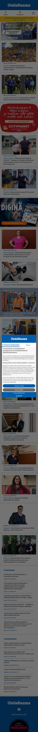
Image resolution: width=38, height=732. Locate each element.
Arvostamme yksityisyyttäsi (10, 345)
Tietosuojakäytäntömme (19, 393)
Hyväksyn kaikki (19, 386)
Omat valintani (19, 390)
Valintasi (28, 345)
